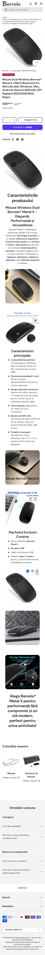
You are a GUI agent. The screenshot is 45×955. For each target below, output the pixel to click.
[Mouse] (11, 761)
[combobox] (22, 9)
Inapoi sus (22, 888)
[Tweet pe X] (12, 139)
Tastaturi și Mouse (31, 775)
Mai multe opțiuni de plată (22, 133)
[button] (36, 3)
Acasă (4, 17)
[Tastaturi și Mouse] (31, 761)
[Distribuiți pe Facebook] (17, 139)
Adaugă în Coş (30, 120)
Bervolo (5, 70)
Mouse (11, 773)
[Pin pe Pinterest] (22, 139)
